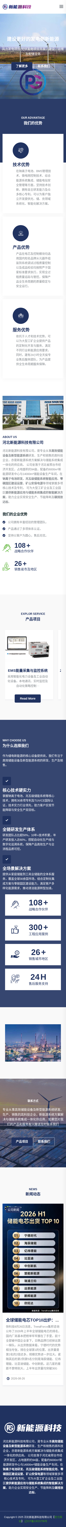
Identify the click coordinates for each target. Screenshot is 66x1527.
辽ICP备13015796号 (36, 1521)
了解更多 (22, 66)
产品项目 (22, 1141)
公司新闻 (13, 1210)
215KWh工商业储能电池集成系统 (36, 670)
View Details (36, 1029)
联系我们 (44, 66)
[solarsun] (17, 6)
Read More (33, 698)
